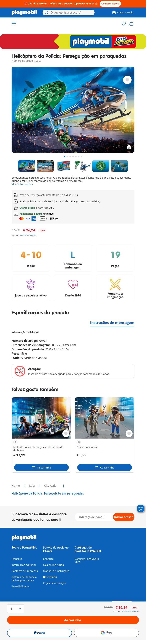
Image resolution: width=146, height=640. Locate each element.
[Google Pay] (106, 633)
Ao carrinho (72, 620)
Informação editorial (24, 565)
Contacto (48, 558)
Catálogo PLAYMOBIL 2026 (87, 560)
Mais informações (22, 184)
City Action (51, 486)
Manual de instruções (56, 571)
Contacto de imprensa (25, 571)
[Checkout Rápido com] (39, 633)
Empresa (17, 558)
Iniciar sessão (125, 12)
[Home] (24, 12)
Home (16, 486)
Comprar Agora (110, 3)
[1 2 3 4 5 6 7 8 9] (27, 608)
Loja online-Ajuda (53, 565)
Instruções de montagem (112, 322)
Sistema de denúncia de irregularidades (24, 578)
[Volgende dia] (125, 109)
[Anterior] (20, 109)
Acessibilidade (20, 586)
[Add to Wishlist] (127, 80)
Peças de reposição (54, 583)
